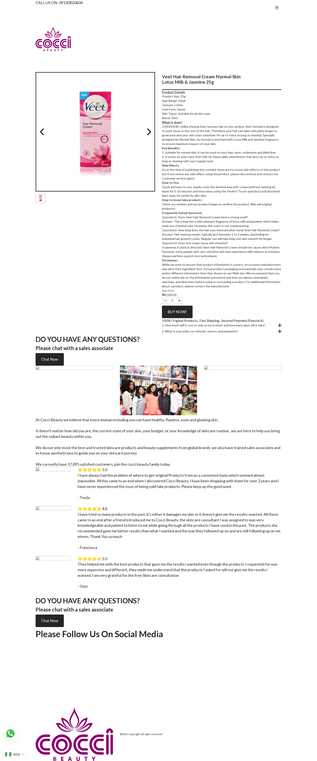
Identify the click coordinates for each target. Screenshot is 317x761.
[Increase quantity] (179, 300)
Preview (41, 131)
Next (149, 131)
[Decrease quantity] (165, 300)
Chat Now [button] (49, 359)
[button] (221, 325)
